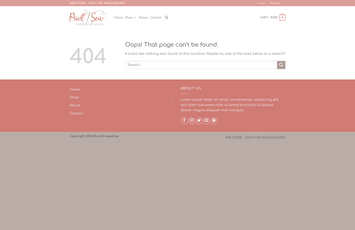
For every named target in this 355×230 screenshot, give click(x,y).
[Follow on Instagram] (191, 120)
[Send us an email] (206, 120)
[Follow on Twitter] (199, 120)
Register (275, 3)
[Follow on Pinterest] (214, 120)
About (143, 17)
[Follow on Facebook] (184, 120)
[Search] (166, 17)
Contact (155, 17)
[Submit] (281, 65)
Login (261, 3)
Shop (129, 17)
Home (118, 17)
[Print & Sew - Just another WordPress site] (88, 18)
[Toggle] (172, 97)
